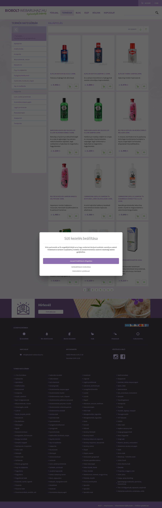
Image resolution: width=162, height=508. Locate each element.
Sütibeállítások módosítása (81, 267)
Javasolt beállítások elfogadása (81, 261)
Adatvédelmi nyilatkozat (81, 271)
